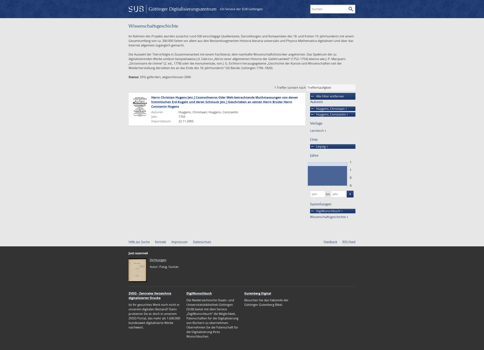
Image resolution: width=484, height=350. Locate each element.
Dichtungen (158, 260)
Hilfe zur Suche (139, 242)
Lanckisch (318, 131)
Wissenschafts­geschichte (329, 217)
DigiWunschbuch (326, 211)
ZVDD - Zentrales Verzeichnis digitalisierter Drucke (150, 295)
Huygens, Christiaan (328, 108)
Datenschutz (202, 242)
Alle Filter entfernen (327, 96)
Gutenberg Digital (257, 293)
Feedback (330, 242)
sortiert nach (296, 88)
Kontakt (160, 242)
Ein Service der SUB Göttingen (241, 9)
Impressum (179, 242)
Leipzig (319, 146)
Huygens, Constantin (329, 114)
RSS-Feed (348, 242)
